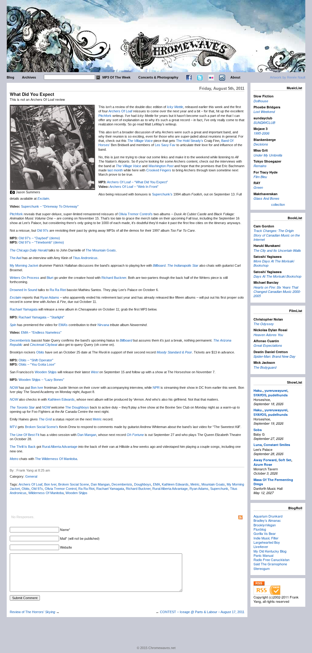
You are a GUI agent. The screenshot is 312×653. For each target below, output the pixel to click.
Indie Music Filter (266, 537)
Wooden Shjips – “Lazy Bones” (41, 379)
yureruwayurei (275, 390)
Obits (40, 352)
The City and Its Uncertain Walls (277, 250)
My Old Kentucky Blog (270, 551)
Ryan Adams (49, 297)
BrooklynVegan (265, 524)
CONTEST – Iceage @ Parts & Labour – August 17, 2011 (202, 612)
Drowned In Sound (23, 290)
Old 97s (42, 230)
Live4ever (261, 546)
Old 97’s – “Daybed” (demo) (39, 238)
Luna (258, 444)
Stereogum (262, 568)
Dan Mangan (86, 435)
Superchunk (219, 488)
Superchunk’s (162, 194)
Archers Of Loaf (120, 111)
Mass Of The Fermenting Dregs (273, 481)
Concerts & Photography (158, 77)
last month (115, 170)
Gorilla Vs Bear (265, 533)
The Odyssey (264, 323)
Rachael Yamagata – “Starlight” (41, 317)
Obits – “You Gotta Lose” (37, 364)
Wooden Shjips (46, 372)
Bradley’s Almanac (267, 520)
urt (51, 277)
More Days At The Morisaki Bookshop (274, 263)
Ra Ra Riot (58, 290)
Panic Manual (263, 555)
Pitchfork (105, 116)
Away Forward (265, 460)
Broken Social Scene (73, 484)
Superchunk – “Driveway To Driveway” (50, 206)
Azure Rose (263, 464)
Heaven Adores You (268, 334)
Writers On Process (24, 277)
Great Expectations (268, 345)
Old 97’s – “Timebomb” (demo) (41, 242)
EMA (156, 484)
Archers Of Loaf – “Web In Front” (133, 186)
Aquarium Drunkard (268, 516)
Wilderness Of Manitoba (46, 493)
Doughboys (142, 484)
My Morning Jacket (24, 265)
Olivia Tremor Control (60, 488)
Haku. (258, 390)
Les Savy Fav (165, 145)
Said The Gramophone (270, 563)
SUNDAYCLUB (264, 122)
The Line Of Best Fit (24, 435)
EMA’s (63, 325)
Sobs (258, 429)
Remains (260, 165)
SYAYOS (260, 395)
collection (278, 204)
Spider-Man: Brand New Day (275, 356)
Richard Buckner (113, 277)
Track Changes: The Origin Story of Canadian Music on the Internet (277, 235)
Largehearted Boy (267, 542)
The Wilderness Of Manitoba (56, 459)
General (31, 476)
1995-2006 (261, 133)
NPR (156, 387)
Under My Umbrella (268, 155)
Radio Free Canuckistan (271, 559)
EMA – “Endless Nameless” (41, 332)
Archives (29, 77)
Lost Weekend (264, 111)
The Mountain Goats (101, 250)
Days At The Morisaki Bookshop (277, 276)
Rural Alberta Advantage (59, 446)
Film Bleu (260, 176)
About (235, 77)
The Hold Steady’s (189, 140)
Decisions (261, 144)
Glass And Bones (266, 198)
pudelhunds (278, 395)
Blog (10, 77)
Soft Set (284, 460)
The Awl (15, 258)
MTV (13, 427)
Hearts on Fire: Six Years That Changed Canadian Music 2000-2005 (277, 291)
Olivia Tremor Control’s (136, 214)
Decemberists (20, 340)
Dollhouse (261, 101)
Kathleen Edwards (61, 399)
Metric (97, 419)
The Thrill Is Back (23, 446)
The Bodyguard (265, 367)
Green (258, 187)
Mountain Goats (213, 484)
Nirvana (103, 325)
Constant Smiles (277, 444)
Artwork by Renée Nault (287, 77)
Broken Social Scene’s (41, 427)
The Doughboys (77, 407)
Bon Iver (37, 387)
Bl (48, 277)
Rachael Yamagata (23, 309)
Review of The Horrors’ (32, 612)
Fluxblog (260, 529)
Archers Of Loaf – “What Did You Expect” (137, 182)
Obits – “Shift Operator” (36, 360)
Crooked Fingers (158, 170)
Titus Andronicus (85, 258)
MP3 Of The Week (116, 77)
